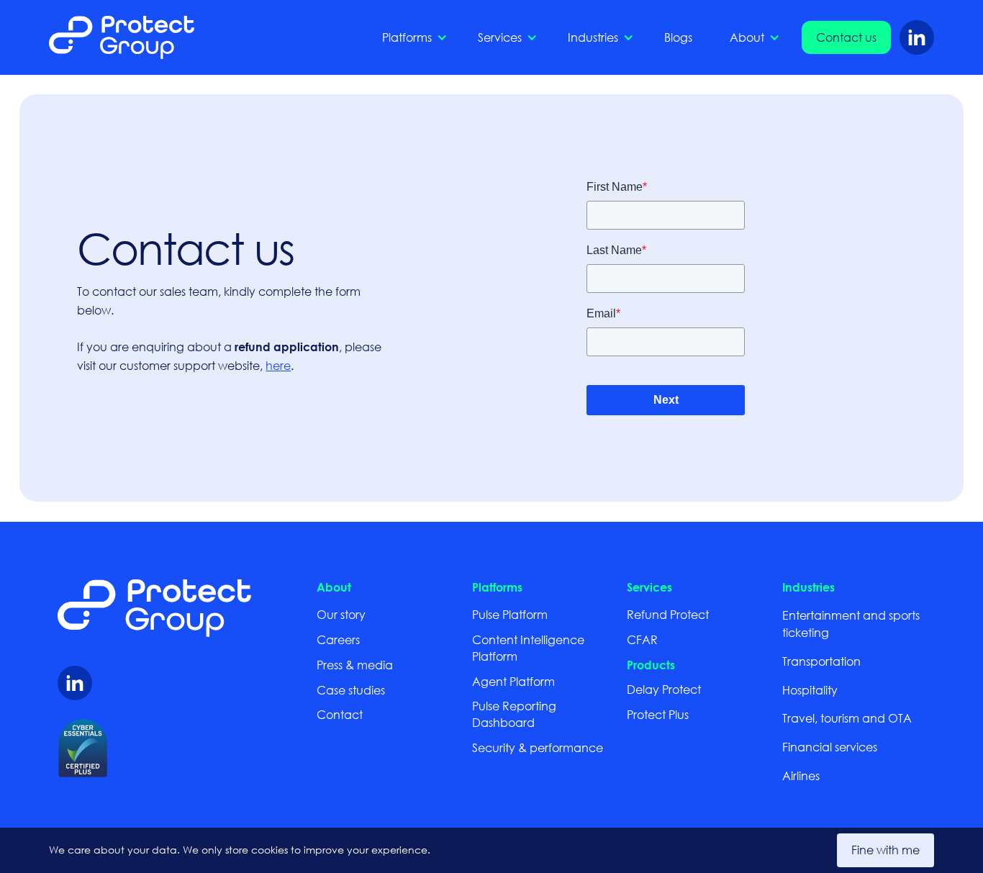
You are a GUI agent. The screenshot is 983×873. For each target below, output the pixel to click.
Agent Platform (513, 681)
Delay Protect (664, 689)
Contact (340, 714)
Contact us (846, 37)
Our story (341, 614)
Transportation (821, 661)
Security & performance (537, 747)
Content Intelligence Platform (528, 648)
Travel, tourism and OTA (847, 717)
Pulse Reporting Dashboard (514, 714)
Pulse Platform (510, 614)
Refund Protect (668, 614)
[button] (411, 37)
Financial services (829, 746)
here (278, 365)
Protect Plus (658, 714)
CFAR (642, 639)
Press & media (355, 664)
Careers (338, 639)
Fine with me (885, 849)
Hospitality (810, 689)
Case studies (351, 689)
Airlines (801, 775)
